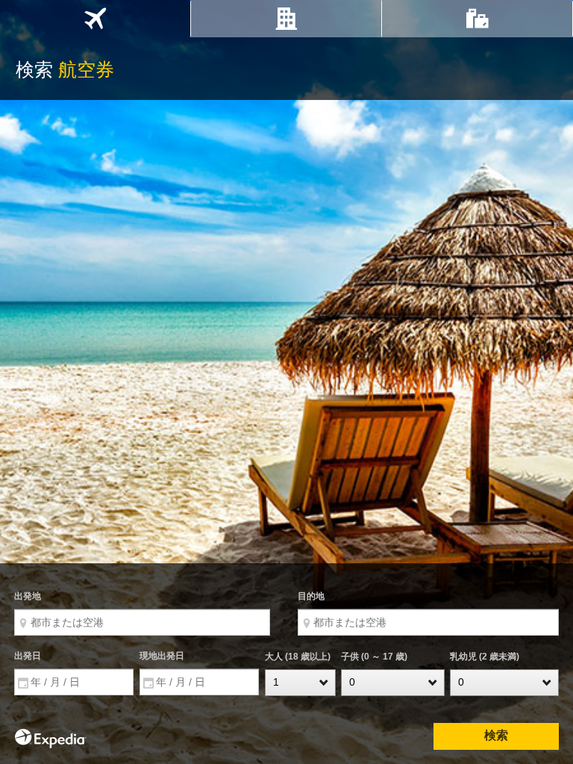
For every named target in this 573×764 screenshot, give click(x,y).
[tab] (95, 18)
